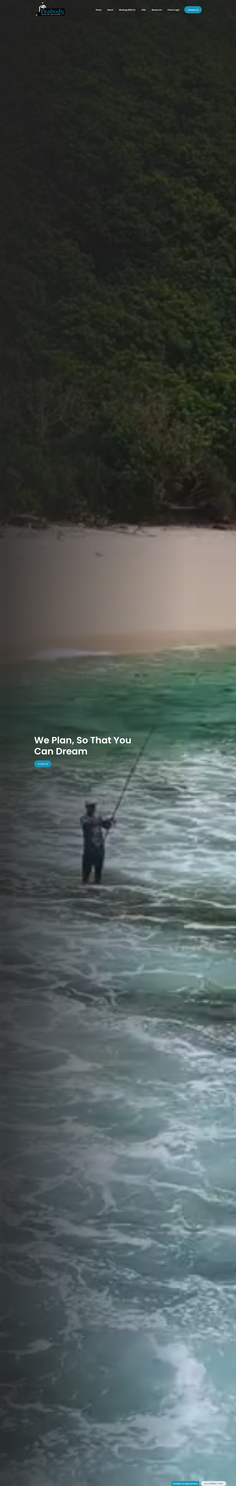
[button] (99, 9)
